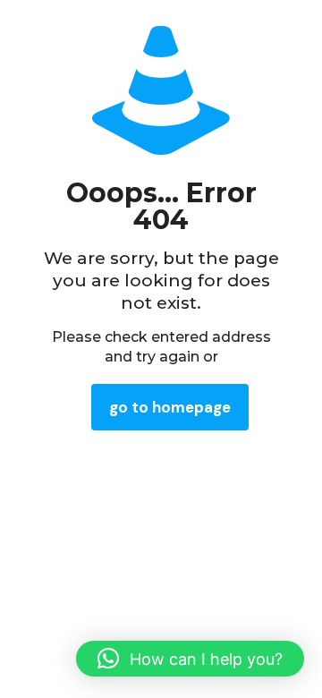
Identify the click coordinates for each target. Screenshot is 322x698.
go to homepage (170, 407)
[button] (190, 659)
